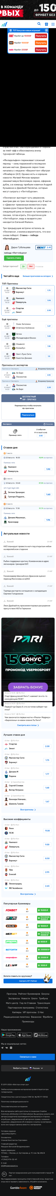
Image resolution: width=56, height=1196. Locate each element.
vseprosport (4, 24)
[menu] (53, 24)
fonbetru (28, 598)
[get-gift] (46, 24)
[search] (39, 24)
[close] (46, 30)
